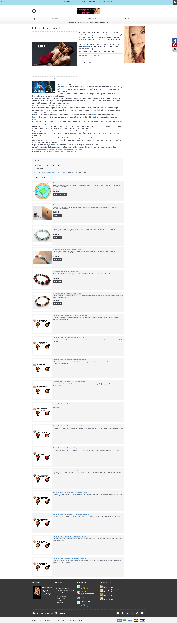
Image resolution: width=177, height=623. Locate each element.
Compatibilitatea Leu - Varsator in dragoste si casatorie (70, 536)
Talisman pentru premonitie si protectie (65, 271)
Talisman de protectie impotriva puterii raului (67, 293)
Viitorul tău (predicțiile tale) (86, 602)
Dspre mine (59, 586)
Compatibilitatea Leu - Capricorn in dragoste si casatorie (71, 514)
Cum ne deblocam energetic (111, 598)
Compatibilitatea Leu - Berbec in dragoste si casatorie (70, 315)
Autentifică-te (39, 172)
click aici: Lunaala (46, 593)
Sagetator (69, 152)
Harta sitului (59, 600)
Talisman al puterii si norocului (62, 205)
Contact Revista (60, 598)
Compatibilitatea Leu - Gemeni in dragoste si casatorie (70, 359)
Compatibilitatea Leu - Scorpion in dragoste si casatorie (70, 470)
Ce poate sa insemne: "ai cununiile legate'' (111, 586)
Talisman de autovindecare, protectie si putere (67, 227)
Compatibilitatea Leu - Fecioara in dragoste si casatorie (70, 426)
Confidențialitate (60, 594)
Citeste (83, 587)
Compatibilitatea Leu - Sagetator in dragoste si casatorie (71, 492)
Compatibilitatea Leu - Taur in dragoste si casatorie (69, 337)
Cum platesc (59, 602)
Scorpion (55, 152)
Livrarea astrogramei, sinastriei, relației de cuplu (64, 591)
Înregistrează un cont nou (56, 172)
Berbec (62, 152)
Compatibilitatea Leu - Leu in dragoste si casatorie (69, 403)
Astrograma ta (57, 183)
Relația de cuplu (85, 597)
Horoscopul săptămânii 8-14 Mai (111, 590)
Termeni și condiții (61, 596)
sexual (89, 35)
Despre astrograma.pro (63, 588)
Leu (63, 87)
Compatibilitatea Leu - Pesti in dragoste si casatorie (69, 558)
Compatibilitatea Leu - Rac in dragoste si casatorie (69, 381)
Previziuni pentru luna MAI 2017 (111, 594)
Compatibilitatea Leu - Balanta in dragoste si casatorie (70, 448)
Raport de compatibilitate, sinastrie (87, 592)
